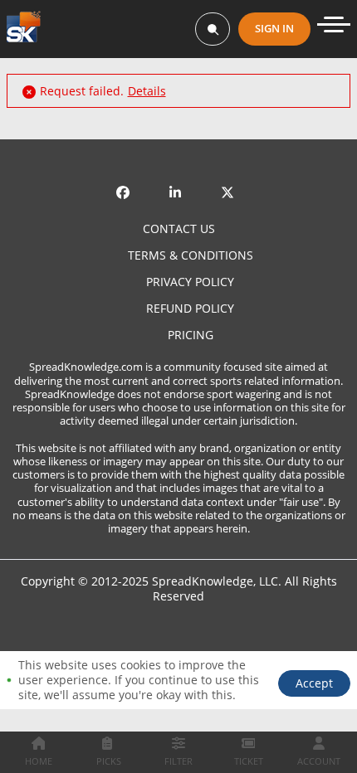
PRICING (190, 335)
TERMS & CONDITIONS (190, 255)
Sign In (274, 29)
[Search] (212, 29)
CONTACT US (179, 228)
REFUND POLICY (190, 308)
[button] (314, 683)
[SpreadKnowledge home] (24, 28)
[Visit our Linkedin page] (178, 181)
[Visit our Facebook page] (126, 181)
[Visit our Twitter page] (231, 181)
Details (147, 91)
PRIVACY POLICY (190, 282)
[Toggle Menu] (333, 24)
